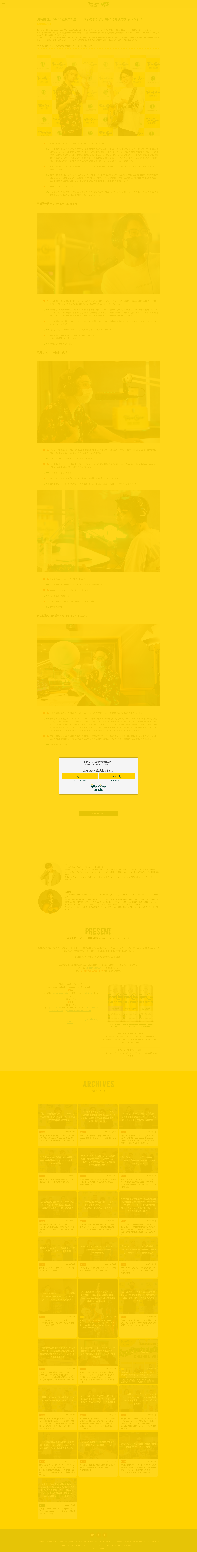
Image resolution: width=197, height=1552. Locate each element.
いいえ (117, 776)
